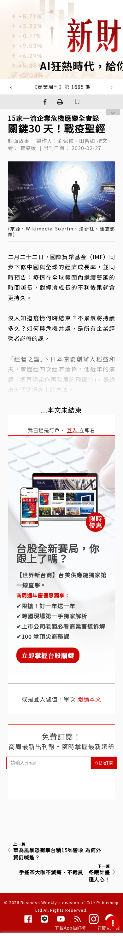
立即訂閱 (103, 762)
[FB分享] (45, 102)
